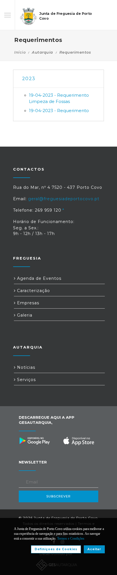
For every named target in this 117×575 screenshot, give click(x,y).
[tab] (58, 79)
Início (20, 52)
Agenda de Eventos (38, 278)
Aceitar (94, 549)
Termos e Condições (70, 538)
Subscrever (58, 496)
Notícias (25, 367)
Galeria (24, 315)
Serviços (26, 379)
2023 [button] (28, 78)
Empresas (27, 302)
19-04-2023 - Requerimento (59, 110)
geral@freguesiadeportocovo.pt (63, 198)
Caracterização (33, 290)
